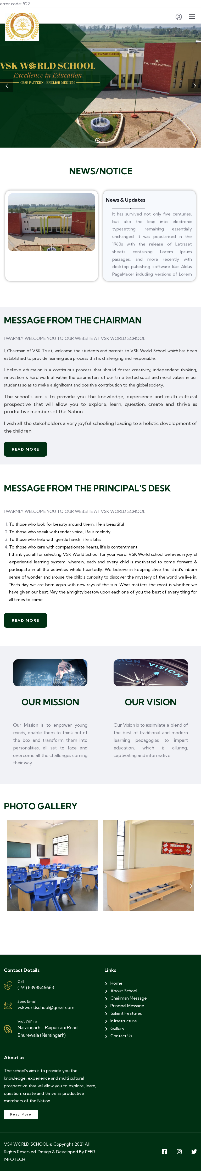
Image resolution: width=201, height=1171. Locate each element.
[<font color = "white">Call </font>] (8, 985)
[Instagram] (179, 1152)
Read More (25, 449)
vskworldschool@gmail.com (46, 1007)
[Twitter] (194, 1152)
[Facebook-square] (164, 1152)
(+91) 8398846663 (36, 987)
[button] (10, 886)
